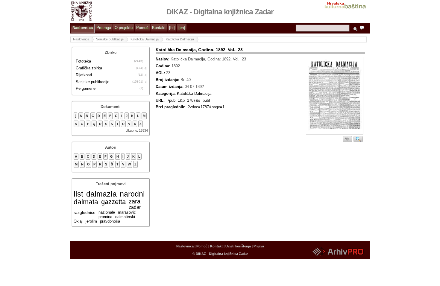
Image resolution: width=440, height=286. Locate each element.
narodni (132, 194)
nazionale (106, 212)
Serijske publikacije (110, 39)
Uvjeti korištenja (238, 246)
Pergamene (85, 88)
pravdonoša (110, 221)
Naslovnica (82, 27)
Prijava (259, 246)
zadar (135, 207)
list (78, 194)
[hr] (172, 27)
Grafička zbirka (89, 68)
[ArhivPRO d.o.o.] (338, 256)
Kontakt (159, 27)
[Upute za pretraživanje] (363, 28)
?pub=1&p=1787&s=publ (188, 100)
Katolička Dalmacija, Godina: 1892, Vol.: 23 (199, 49)
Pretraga (103, 27)
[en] (181, 27)
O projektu (124, 27)
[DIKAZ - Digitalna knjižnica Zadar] (81, 11)
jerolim (91, 221)
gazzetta (113, 202)
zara (134, 201)
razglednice (84, 212)
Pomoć (142, 27)
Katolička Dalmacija (145, 39)
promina (105, 216)
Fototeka (83, 61)
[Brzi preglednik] (334, 96)
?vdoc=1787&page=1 (206, 107)
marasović (127, 212)
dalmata (86, 202)
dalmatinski (125, 216)
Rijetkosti (84, 75)
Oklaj (78, 221)
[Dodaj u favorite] (347, 139)
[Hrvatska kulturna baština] (347, 4)
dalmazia (101, 194)
